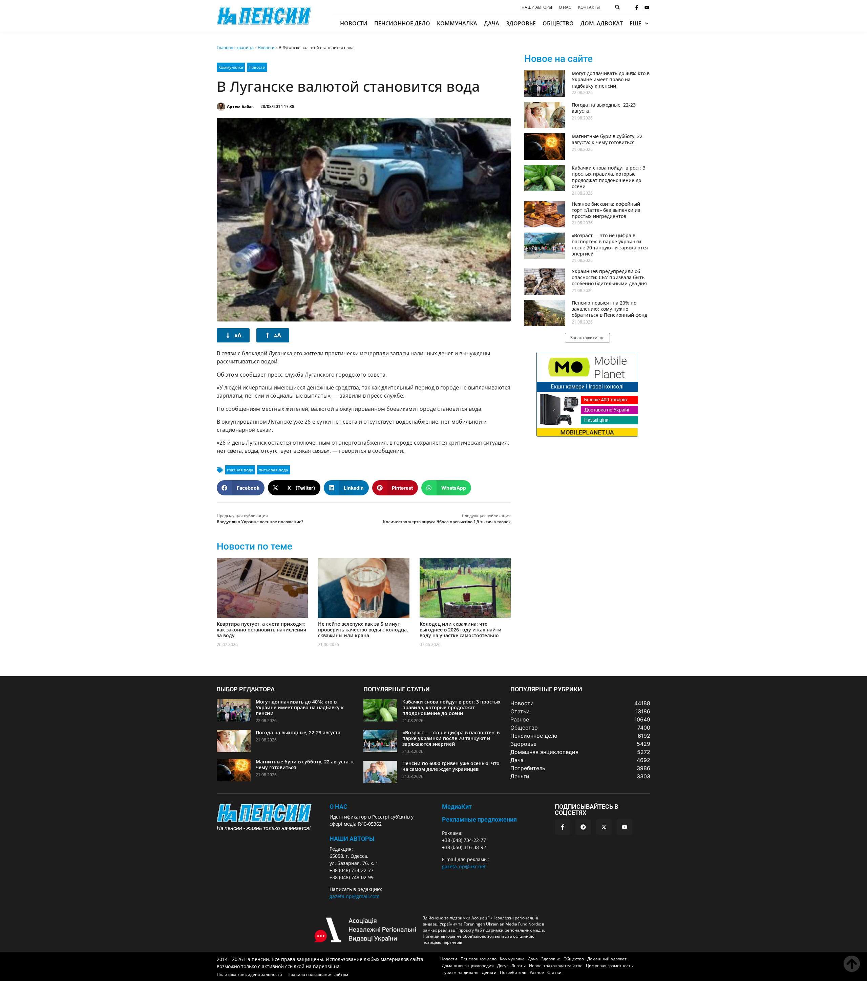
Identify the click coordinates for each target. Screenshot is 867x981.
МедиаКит (457, 806)
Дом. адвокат (601, 23)
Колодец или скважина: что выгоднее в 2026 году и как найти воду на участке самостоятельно (461, 630)
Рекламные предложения (479, 819)
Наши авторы (537, 7)
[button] (241, 487)
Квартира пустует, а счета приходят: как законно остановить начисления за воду (261, 630)
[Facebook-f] (636, 7)
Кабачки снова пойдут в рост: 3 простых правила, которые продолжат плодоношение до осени (609, 176)
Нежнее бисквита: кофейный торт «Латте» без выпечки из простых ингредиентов (606, 210)
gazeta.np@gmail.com (355, 896)
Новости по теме (254, 546)
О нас (565, 7)
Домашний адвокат (607, 959)
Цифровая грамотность (609, 965)
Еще (635, 23)
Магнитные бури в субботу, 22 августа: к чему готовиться (607, 139)
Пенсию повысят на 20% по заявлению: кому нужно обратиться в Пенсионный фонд (609, 308)
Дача (491, 23)
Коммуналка (457, 23)
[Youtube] (646, 7)
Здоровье (521, 23)
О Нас (338, 806)
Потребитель (513, 972)
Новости (353, 23)
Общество (558, 23)
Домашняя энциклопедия (468, 965)
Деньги (489, 972)
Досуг (502, 965)
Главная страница (235, 47)
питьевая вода (273, 470)
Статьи (554, 972)
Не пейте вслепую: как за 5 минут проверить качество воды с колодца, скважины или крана (363, 630)
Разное (537, 972)
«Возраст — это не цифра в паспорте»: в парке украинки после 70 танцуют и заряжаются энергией (610, 244)
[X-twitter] (604, 827)
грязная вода (240, 470)
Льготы (518, 965)
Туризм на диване (460, 972)
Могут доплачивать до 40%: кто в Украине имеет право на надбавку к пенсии (611, 79)
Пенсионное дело (402, 23)
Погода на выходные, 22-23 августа (604, 108)
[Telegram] (583, 827)
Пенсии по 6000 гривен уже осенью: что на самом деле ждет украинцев (451, 766)
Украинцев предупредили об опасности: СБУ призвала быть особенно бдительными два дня (609, 277)
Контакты (589, 7)
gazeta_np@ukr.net (464, 866)
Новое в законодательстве (556, 965)
